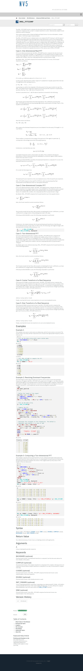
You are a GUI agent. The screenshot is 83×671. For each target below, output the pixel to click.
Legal (48, 661)
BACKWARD (19, 533)
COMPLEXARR (23, 398)
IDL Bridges (19, 628)
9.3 (25, 614)
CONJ (32, 415)
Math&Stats (22, 610)
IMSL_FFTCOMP (27, 229)
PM (17, 341)
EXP (41, 399)
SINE (41, 531)
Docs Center (22, 18)
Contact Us (39, 663)
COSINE (33, 531)
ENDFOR (20, 476)
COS (21, 340)
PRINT (18, 431)
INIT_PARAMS (31, 533)
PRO (18, 388)
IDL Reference (31, 18)
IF (17, 410)
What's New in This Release (23, 622)
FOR (18, 399)
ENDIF (18, 418)
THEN (31, 410)
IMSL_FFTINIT (43, 587)
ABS (27, 412)
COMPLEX (22, 396)
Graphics (18, 625)
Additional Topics (20, 630)
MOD (31, 395)
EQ (27, 410)
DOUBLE (50, 531)
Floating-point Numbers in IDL (21, 638)
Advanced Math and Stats (43, 18)
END (18, 435)
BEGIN (35, 410)
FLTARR (24, 409)
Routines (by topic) (20, 623)
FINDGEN (24, 340)
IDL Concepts (19, 627)
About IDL (18, 632)
